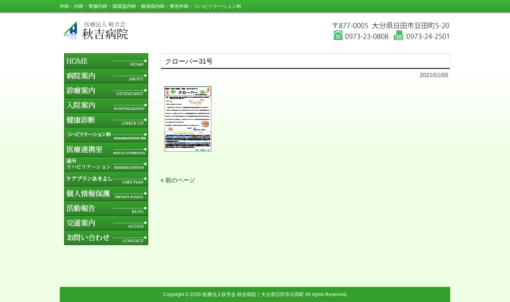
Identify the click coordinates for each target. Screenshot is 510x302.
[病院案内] (106, 80)
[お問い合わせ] (106, 243)
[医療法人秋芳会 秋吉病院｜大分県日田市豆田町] (257, 39)
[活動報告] (106, 213)
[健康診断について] (106, 124)
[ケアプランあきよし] (106, 183)
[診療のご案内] (106, 95)
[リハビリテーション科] (106, 139)
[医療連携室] (106, 154)
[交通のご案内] (106, 227)
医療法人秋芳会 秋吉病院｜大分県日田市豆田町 (253, 294)
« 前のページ (178, 180)
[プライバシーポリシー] (106, 198)
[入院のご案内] (106, 110)
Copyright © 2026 (182, 294)
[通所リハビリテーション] (106, 169)
